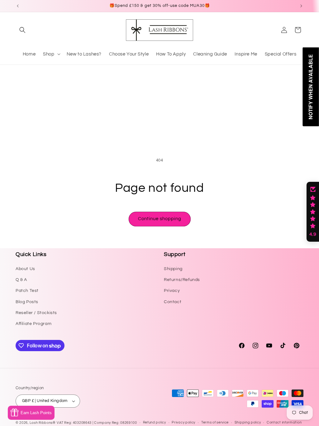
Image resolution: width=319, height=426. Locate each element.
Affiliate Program (33, 324)
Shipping (173, 269)
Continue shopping (159, 218)
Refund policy (154, 422)
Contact (172, 302)
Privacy (172, 290)
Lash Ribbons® (43, 422)
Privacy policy (183, 422)
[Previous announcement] (18, 6)
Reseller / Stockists (36, 313)
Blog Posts (27, 302)
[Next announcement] (301, 6)
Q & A (21, 280)
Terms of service (215, 422)
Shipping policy (248, 422)
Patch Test (27, 290)
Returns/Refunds (182, 280)
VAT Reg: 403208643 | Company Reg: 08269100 (97, 422)
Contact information (284, 422)
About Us (25, 269)
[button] (22, 30)
